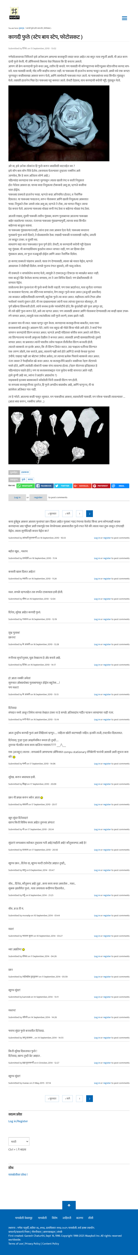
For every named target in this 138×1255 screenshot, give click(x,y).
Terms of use (15, 1244)
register (38, 497)
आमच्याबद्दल (49, 1232)
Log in (17, 497)
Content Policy (50, 1244)
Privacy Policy (33, 1244)
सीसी (90, 1218)
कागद (30, 479)
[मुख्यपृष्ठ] (14, 12)
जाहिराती (66, 1218)
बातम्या (79, 1218)
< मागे (67, 514)
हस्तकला (25, 472)
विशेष (54, 1218)
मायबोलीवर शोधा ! (18, 1174)
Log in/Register (18, 1121)
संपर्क (59, 1232)
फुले (23, 479)
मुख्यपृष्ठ (21, 28)
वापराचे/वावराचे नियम (19, 1232)
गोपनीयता (37, 1232)
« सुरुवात (52, 514)
